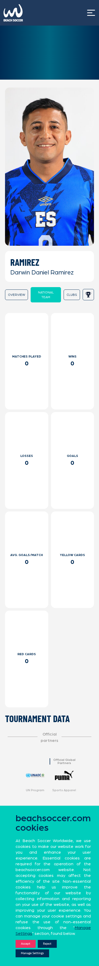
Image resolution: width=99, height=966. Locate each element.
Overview (16, 294)
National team (46, 295)
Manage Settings (32, 953)
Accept (25, 944)
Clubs (72, 294)
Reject (47, 944)
